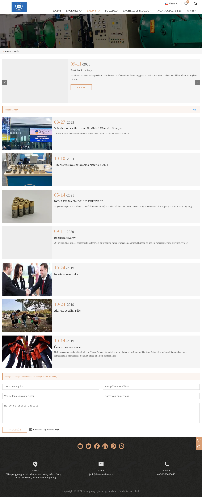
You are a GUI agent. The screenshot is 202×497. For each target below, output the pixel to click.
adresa (35, 470)
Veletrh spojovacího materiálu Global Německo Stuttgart (88, 128)
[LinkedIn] (105, 446)
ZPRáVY (92, 10)
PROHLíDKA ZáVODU (136, 10)
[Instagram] (122, 446)
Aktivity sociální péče (67, 310)
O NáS (190, 10)
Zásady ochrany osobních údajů (46, 429)
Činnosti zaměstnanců (67, 347)
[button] (197, 82)
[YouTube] (80, 446)
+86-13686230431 (167, 474)
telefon (167, 470)
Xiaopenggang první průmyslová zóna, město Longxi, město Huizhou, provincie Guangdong (35, 476)
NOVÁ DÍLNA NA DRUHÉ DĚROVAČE (78, 201)
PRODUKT (72, 10)
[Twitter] (89, 446)
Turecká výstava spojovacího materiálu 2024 (97, 70)
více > (195, 110)
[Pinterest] (113, 446)
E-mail (101, 470)
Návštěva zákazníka (66, 274)
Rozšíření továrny (65, 237)
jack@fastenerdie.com (101, 474)
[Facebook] (97, 446)
